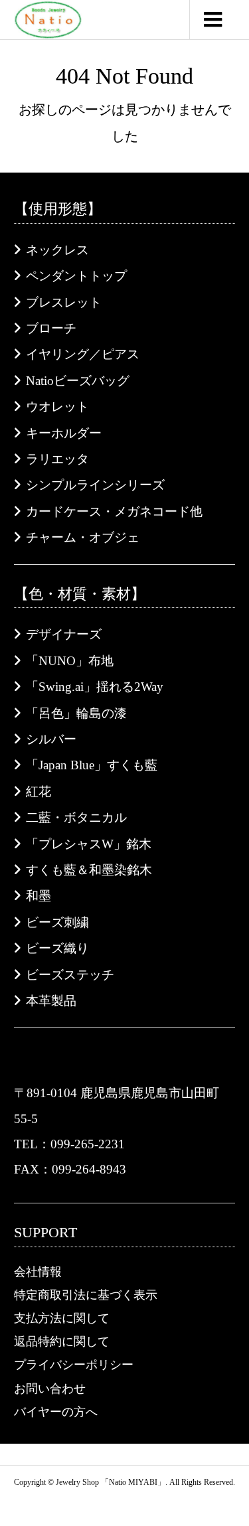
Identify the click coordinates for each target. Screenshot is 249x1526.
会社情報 (38, 1271)
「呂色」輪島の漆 (76, 713)
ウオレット (57, 407)
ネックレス (57, 250)
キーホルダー (64, 433)
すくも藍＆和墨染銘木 (89, 870)
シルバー (51, 739)
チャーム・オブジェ (82, 537)
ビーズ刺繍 (57, 922)
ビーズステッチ (70, 975)
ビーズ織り (57, 948)
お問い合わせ (50, 1388)
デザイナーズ (64, 634)
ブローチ (51, 328)
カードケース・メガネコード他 (114, 511)
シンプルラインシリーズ (95, 485)
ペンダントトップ (76, 276)
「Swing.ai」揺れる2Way (94, 687)
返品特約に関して (62, 1341)
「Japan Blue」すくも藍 (91, 765)
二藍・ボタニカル (76, 817)
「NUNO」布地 (70, 661)
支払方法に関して (62, 1318)
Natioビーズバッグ (77, 381)
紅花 (38, 792)
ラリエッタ (57, 459)
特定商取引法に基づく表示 (85, 1295)
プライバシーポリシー (73, 1364)
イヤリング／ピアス (82, 354)
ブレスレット (64, 302)
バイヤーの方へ (56, 1411)
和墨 (38, 896)
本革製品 (51, 1001)
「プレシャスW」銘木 (88, 844)
